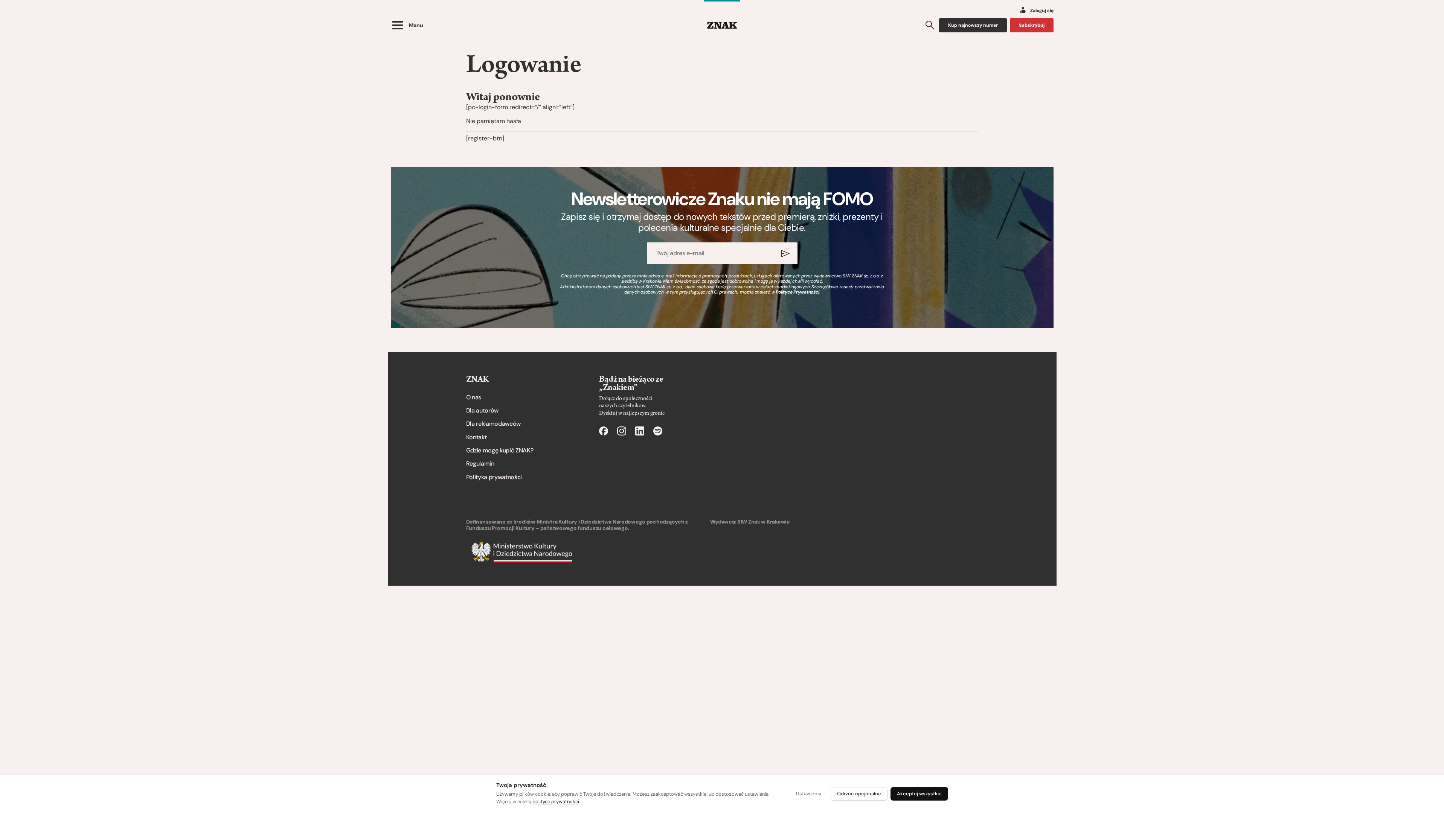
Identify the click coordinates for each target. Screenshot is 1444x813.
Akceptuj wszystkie (919, 793)
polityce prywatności (555, 801)
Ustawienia (808, 793)
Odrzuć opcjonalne (859, 793)
